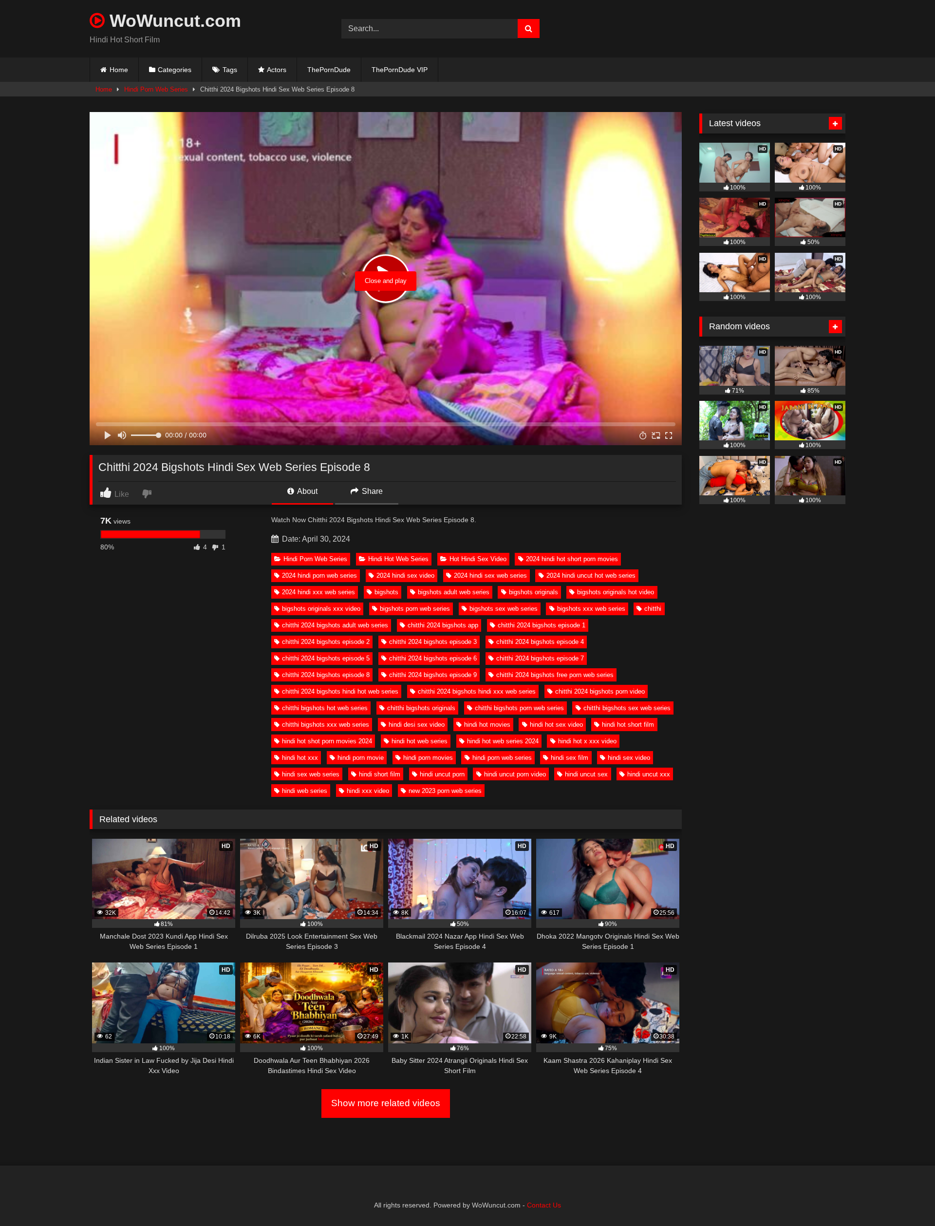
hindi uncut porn (442, 774)
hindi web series (304, 790)
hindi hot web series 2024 (503, 741)
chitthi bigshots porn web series (519, 708)
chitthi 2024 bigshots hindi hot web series (340, 691)
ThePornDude (329, 70)
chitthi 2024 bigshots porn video (600, 691)
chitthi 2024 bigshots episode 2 (326, 641)
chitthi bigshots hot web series (325, 708)
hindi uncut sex (586, 774)
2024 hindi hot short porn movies (572, 559)
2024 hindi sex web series (490, 575)
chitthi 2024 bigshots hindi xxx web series (477, 691)
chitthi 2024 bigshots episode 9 (433, 675)
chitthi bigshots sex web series (627, 708)
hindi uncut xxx (648, 774)
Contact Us (544, 1205)
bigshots (386, 592)
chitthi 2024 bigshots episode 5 (326, 658)
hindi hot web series (420, 741)
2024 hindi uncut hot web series (591, 575)
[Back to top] (905, 1197)
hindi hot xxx (300, 757)
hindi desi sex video (417, 724)
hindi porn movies (428, 757)
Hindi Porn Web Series (156, 89)
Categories (174, 70)
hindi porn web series (502, 757)
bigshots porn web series (415, 608)
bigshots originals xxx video (321, 608)
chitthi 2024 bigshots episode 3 (433, 641)
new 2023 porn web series (445, 790)
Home (119, 70)
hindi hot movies (487, 724)
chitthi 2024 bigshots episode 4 (540, 641)
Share (371, 491)
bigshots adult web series (453, 592)
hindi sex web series (310, 774)
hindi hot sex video (556, 724)
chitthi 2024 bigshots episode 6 (433, 658)
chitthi (652, 608)
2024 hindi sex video (405, 575)
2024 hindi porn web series (319, 575)
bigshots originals (533, 592)
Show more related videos (385, 1103)
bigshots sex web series (503, 608)
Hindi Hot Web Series (398, 559)
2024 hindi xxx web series (318, 592)
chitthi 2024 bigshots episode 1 (541, 625)
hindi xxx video (368, 790)
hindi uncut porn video (515, 774)
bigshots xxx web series (591, 608)
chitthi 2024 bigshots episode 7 (540, 658)
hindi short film (379, 774)
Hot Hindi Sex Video (477, 559)
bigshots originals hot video (615, 592)
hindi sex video (629, 757)
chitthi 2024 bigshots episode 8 (326, 675)
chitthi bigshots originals (421, 708)
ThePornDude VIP (400, 70)
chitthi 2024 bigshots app (443, 625)
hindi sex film (569, 757)
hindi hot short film (628, 724)
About (307, 491)
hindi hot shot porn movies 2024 (327, 741)
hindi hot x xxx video (587, 741)
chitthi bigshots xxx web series (325, 724)
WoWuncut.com (173, 21)
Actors (276, 70)
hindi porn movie (360, 757)
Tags (230, 70)
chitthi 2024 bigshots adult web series (335, 625)
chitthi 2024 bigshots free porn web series (555, 675)
